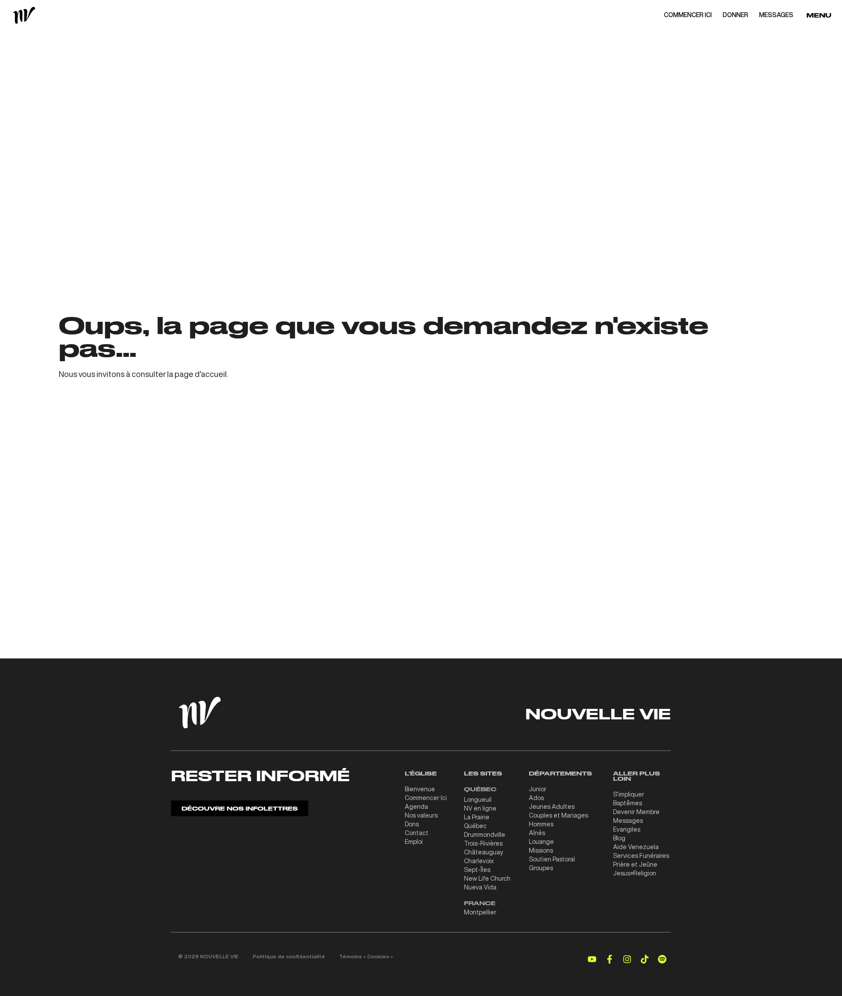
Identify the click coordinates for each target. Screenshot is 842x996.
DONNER (735, 15)
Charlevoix (479, 861)
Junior (537, 789)
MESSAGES (776, 15)
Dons (412, 824)
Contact (416, 833)
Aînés (537, 833)
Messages (628, 821)
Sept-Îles (477, 870)
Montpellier (480, 912)
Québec (475, 826)
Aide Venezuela (636, 847)
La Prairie (476, 817)
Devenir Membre (636, 812)
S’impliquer (628, 794)
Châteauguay (483, 852)
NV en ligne (480, 808)
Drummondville (484, 835)
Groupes (541, 868)
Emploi (414, 842)
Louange (541, 842)
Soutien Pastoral (552, 859)
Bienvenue (420, 789)
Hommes (541, 824)
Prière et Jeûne (635, 864)
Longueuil (478, 800)
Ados (536, 798)
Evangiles (626, 829)
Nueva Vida (480, 887)
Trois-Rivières (483, 843)
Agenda (416, 807)
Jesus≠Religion (634, 873)
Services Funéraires (641, 856)
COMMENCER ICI (688, 15)
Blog (619, 838)
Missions (541, 850)
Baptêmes (627, 803)
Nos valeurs (421, 815)
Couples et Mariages (558, 815)
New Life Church (487, 878)
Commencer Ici (426, 798)
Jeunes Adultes (551, 807)
